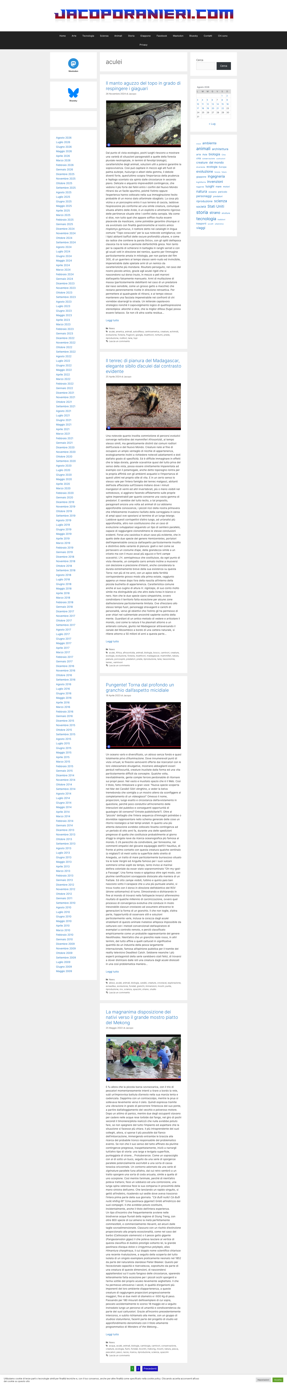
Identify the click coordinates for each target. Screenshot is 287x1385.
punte (168, 986)
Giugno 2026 (64, 146)
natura (175, 655)
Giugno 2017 (63, 638)
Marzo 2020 (63, 488)
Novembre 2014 (65, 779)
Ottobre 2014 (64, 784)
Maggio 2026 (64, 151)
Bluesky (193, 35)
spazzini (137, 989)
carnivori (165, 652)
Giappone (145, 35)
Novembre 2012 (65, 889)
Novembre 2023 (66, 287)
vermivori (118, 662)
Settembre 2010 (65, 902)
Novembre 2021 (65, 397)
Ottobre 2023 (64, 292)
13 (213, 104)
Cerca (199, 60)
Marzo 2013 (63, 870)
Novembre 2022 (65, 342)
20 (213, 108)
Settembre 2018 (65, 570)
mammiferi (165, 655)
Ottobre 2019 (64, 511)
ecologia (110, 655)
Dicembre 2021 (65, 392)
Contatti (208, 35)
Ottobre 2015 (64, 729)
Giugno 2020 (64, 474)
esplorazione (174, 982)
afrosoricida (129, 652)
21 (218, 108)
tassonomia (169, 659)
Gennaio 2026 (64, 169)
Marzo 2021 (63, 433)
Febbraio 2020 (65, 492)
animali (128, 331)
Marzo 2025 (63, 215)
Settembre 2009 (66, 957)
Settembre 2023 (66, 297)
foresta (121, 334)
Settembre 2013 (65, 843)
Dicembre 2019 (65, 502)
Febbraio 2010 (64, 934)
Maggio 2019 (64, 533)
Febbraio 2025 (65, 219)
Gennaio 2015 (64, 770)
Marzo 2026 (63, 160)
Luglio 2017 (63, 634)
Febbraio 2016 (64, 711)
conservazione (168, 1345)
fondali (132, 986)
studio (153, 989)
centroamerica (152, 331)
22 (223, 108)
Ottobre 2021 (64, 401)
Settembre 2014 (65, 788)
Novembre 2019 (65, 506)
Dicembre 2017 (65, 611)
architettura (220, 149)
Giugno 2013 (63, 857)
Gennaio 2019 (64, 552)
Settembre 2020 (66, 461)
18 (203, 108)
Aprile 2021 (63, 429)
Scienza (104, 35)
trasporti (201, 223)
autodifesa (138, 331)
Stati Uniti (215, 206)
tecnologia (206, 218)
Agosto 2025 (63, 192)
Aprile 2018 (63, 593)
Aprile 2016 (63, 702)
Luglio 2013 (63, 852)
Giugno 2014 (63, 802)
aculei (112, 331)
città (198, 158)
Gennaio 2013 (64, 880)
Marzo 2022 (63, 379)
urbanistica (219, 224)
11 (203, 104)
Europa (222, 166)
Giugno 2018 (63, 584)
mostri (161, 986)
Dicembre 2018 (65, 556)
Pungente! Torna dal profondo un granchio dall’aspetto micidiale (140, 687)
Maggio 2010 (64, 921)
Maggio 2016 (64, 697)
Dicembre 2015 (65, 720)
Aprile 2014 (63, 811)
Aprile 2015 (63, 757)
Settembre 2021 (65, 406)
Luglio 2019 (63, 524)
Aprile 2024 (63, 265)
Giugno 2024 (64, 256)
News (112, 328)
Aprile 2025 (63, 210)
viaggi (200, 228)
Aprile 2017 (63, 647)
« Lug (212, 123)
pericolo (222, 191)
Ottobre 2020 (64, 456)
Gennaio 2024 (64, 278)
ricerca (133, 1352)
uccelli (210, 224)
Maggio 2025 (64, 205)
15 (223, 104)
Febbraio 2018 (64, 602)
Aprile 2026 (63, 155)
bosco (156, 652)
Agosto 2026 (64, 137)
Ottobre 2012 (64, 893)
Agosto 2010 (63, 907)
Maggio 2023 (64, 315)
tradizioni (221, 219)
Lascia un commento (119, 341)
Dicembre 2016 (65, 666)
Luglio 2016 (63, 688)
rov (121, 989)
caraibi (143, 982)
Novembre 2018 (65, 561)
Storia (131, 35)
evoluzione (111, 334)
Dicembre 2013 (65, 830)
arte (198, 154)
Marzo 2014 (63, 816)
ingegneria (216, 176)
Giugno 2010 (63, 916)
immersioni (151, 986)
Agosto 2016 (63, 684)
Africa (119, 652)
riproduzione (112, 338)
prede (167, 334)
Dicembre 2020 (65, 447)
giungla (139, 334)
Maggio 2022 (64, 369)
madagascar (153, 655)
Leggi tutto (112, 320)
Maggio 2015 (63, 752)
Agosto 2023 (64, 301)
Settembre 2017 (65, 625)
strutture (226, 213)
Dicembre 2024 (65, 228)
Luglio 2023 (63, 306)
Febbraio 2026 (65, 165)
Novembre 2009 (66, 948)
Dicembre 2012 (65, 884)
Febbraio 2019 (64, 547)
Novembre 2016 (65, 670)
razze (126, 1352)
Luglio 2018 (63, 579)
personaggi (204, 196)
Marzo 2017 (63, 652)
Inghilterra (201, 182)
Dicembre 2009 (65, 943)
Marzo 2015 (63, 761)
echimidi (174, 331)
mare (219, 186)
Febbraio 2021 (64, 438)
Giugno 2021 (63, 420)
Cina (224, 155)
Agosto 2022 (63, 356)
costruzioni (220, 159)
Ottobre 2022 (64, 347)
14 (218, 104)
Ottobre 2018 (64, 565)
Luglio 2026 (63, 142)
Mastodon (178, 35)
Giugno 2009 (64, 966)
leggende (200, 187)
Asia (204, 154)
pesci (119, 1352)
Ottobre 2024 (64, 237)
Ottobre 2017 (64, 620)
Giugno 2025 (64, 201)
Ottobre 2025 (64, 183)
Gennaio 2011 (64, 898)
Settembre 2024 (66, 242)
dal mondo (216, 162)
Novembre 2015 (65, 725)
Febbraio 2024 (65, 274)
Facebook (162, 35)
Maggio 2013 (64, 861)
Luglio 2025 (63, 196)
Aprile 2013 (63, 866)
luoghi (210, 186)
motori (226, 186)
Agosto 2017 (63, 629)
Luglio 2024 (63, 251)
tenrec (109, 662)
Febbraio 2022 (65, 383)
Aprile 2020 (63, 483)
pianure (109, 659)
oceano (213, 191)
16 (227, 104)
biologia (148, 652)
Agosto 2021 (63, 410)
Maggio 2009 (64, 971)
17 (198, 108)
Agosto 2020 (64, 465)
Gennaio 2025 (64, 224)
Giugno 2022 (64, 365)
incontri (142, 1349)
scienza (128, 989)
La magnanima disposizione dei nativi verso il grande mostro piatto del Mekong (142, 1017)
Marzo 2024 (63, 269)
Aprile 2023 (63, 319)
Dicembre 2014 (65, 775)
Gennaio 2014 (64, 825)
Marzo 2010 (63, 930)
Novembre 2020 (66, 451)
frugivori (130, 334)
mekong (151, 1349)
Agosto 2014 (63, 793)
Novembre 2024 (66, 233)
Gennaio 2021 (64, 442)
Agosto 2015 (63, 738)
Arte (74, 35)
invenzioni (215, 182)
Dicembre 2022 (65, 338)
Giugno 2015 (63, 748)
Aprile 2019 (63, 538)
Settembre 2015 (65, 734)
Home (62, 35)
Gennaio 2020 (64, 497)
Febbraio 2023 (65, 329)
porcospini (119, 659)
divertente (200, 167)
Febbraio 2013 (64, 875)
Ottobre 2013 (64, 839)
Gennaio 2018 (64, 606)
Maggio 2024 (64, 260)
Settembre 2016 (65, 679)
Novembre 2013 (65, 834)
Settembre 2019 (65, 515)
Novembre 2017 (65, 615)
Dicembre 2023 (65, 283)
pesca (175, 1349)
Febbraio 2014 (64, 820)
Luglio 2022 (63, 360)
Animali (118, 35)
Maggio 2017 (63, 643)
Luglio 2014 (63, 798)
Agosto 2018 (63, 574)
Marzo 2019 (63, 543)
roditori (123, 338)
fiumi (127, 1349)
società (201, 206)
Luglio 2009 (63, 962)
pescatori (110, 1352)
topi (135, 338)
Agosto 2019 (63, 520)
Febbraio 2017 (64, 656)
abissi (112, 982)
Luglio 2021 (63, 415)
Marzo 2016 (63, 706)
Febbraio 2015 (64, 766)
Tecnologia (88, 35)
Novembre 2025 (65, 178)
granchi (140, 986)
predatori (130, 659)
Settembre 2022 (66, 351)
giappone (201, 176)
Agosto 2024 (64, 247)
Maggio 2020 (64, 479)
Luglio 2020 (63, 470)
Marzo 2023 (63, 324)
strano (145, 989)
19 (208, 108)
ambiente (209, 143)
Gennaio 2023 (64, 333)
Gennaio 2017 (64, 661)
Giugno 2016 (63, 693)
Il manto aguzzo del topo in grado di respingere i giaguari (143, 85)
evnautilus (111, 986)
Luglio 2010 (63, 912)
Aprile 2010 (63, 925)
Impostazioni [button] (263, 1380)
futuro (224, 172)
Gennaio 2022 (64, 388)
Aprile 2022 (63, 374)
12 (208, 104)
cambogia (145, 1345)
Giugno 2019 (63, 529)
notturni (158, 334)
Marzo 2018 (63, 597)
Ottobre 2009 (64, 952)
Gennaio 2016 (64, 716)
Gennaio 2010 (64, 939)
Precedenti (150, 1368)
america (120, 331)
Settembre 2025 (66, 187)
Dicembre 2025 (65, 174)
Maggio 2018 (63, 588)
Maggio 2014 (64, 807)
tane (130, 338)
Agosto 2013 (63, 848)
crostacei (162, 982)
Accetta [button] (277, 1380)
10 (198, 104)
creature (164, 331)
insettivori (149, 334)
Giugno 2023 (64, 310)
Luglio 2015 (63, 743)
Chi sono (223, 35)
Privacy (143, 44)
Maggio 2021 (63, 424)
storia (202, 212)
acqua (112, 1345)
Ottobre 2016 (64, 675)
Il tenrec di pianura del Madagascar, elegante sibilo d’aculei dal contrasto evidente (143, 366)
